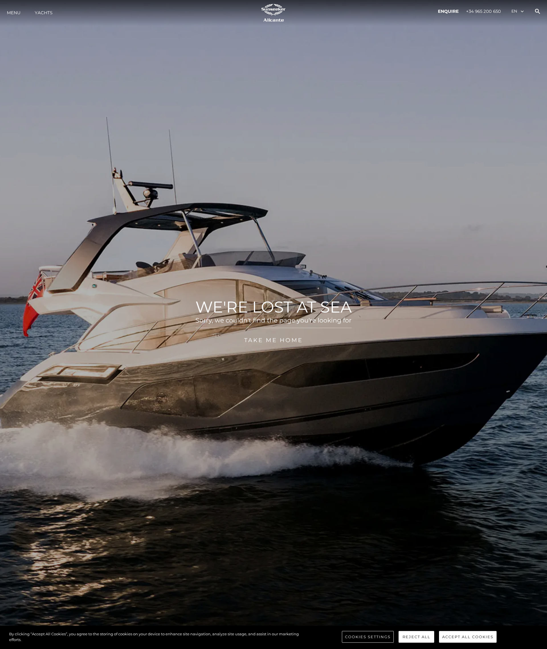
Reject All (416, 636)
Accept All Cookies (467, 636)
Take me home (273, 340)
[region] (273, 637)
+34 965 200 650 (483, 11)
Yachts (43, 12)
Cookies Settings (368, 636)
